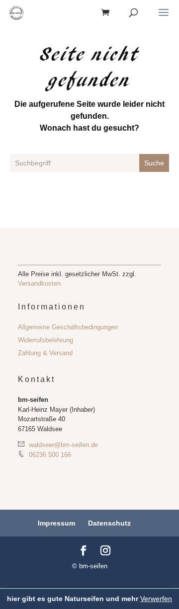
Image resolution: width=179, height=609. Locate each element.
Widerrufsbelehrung (45, 340)
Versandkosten (39, 283)
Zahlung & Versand (45, 353)
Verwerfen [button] (156, 599)
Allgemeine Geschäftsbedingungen (68, 327)
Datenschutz (109, 523)
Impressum (56, 523)
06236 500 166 (49, 454)
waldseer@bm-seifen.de (62, 445)
